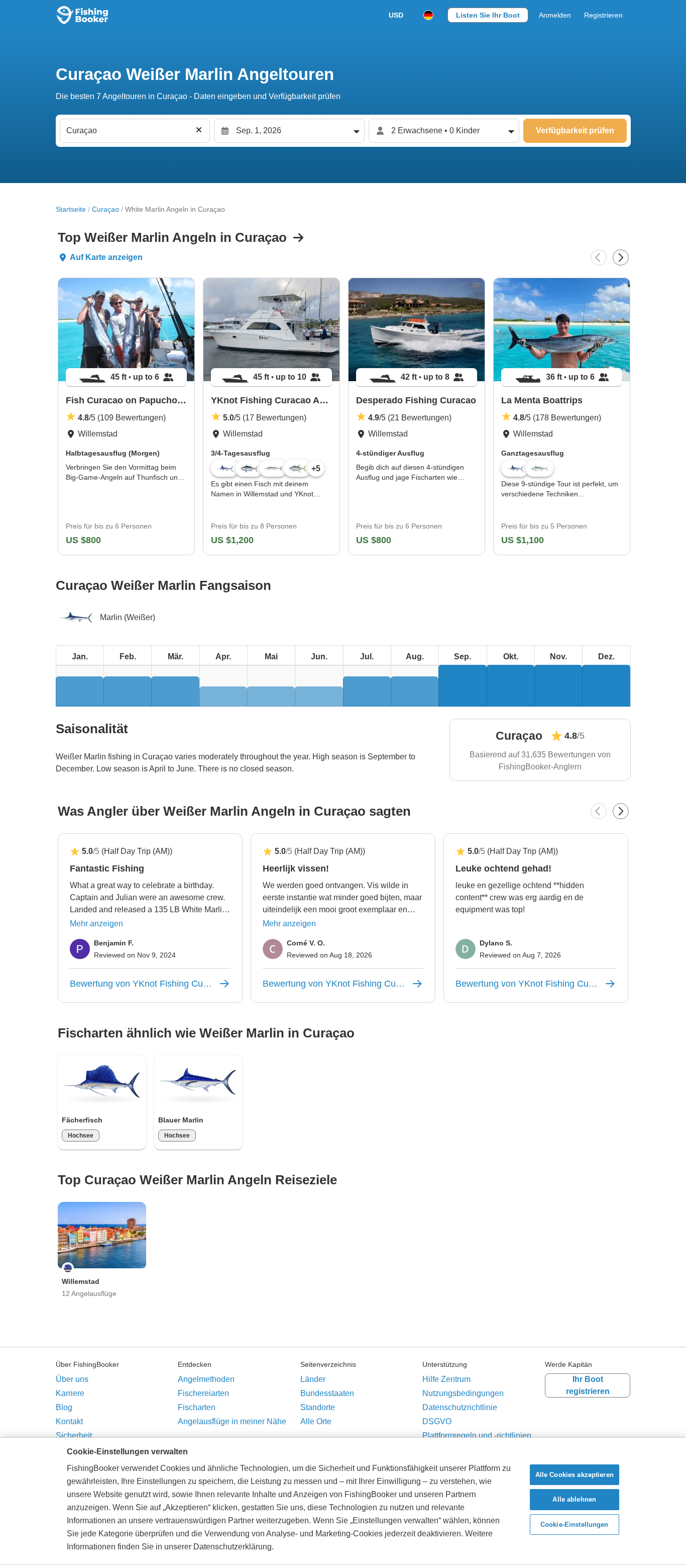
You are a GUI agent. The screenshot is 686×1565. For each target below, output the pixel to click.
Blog (64, 1407)
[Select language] (428, 15)
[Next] (621, 257)
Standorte (317, 1407)
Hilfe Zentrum (446, 1379)
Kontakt (69, 1421)
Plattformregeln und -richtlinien (476, 1435)
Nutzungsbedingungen (463, 1393)
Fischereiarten (203, 1393)
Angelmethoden (206, 1379)
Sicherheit (74, 1435)
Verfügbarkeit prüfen (575, 130)
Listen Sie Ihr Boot (488, 15)
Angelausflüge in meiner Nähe (232, 1421)
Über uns (72, 1379)
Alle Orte (315, 1421)
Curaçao (105, 209)
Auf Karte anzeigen (106, 257)
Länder (312, 1379)
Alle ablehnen (574, 1499)
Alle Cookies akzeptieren (574, 1475)
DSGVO (436, 1421)
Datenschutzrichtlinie (459, 1407)
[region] (343, 1501)
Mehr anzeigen (96, 923)
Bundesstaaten (327, 1393)
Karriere (70, 1393)
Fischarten (196, 1407)
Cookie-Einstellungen (574, 1524)
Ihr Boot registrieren (588, 1385)
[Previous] (599, 257)
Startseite (71, 209)
